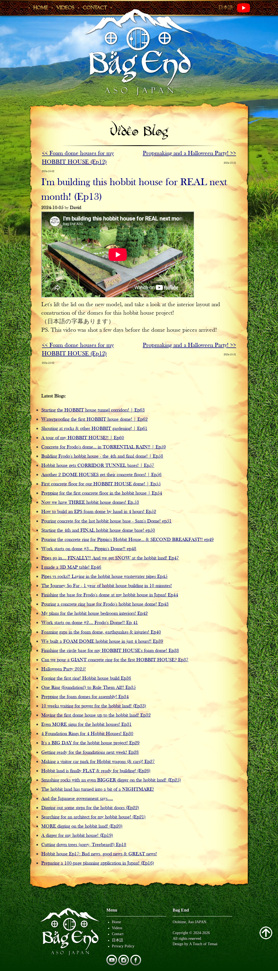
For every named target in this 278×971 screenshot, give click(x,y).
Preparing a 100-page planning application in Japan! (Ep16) (97, 863)
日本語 (225, 7)
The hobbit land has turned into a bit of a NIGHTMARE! (97, 789)
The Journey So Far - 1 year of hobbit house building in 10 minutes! (106, 586)
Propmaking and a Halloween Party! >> (189, 153)
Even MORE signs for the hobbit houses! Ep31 (86, 724)
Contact (118, 934)
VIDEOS (65, 7)
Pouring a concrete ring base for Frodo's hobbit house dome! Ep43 (105, 604)
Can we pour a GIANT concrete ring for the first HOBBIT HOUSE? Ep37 (114, 660)
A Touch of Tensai (203, 944)
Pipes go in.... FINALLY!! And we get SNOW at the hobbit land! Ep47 (110, 558)
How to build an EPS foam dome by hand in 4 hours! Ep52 (98, 512)
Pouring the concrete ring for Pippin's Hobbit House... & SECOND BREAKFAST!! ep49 (127, 539)
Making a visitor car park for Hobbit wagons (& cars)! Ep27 (98, 762)
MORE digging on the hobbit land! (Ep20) (81, 826)
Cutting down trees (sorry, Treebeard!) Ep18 (83, 845)
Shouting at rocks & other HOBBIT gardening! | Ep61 (94, 428)
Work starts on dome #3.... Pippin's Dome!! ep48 (88, 549)
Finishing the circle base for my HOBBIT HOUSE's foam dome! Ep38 (110, 651)
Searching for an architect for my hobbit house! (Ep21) (93, 817)
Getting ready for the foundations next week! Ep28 (90, 752)
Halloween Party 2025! (63, 669)
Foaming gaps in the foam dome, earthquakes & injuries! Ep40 (101, 632)
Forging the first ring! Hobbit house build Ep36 (86, 678)
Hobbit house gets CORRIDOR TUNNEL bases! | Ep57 (97, 465)
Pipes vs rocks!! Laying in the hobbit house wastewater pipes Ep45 (104, 576)
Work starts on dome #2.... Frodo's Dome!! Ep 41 (89, 623)
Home (116, 922)
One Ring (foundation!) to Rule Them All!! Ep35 (88, 687)
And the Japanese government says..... (77, 798)
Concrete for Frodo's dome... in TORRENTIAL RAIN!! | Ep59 (103, 447)
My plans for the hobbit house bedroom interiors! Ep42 (94, 613)
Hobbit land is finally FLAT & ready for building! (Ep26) (95, 771)
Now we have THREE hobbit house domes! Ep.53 (90, 502)
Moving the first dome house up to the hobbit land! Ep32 (96, 715)
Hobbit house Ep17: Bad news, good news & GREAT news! (99, 854)
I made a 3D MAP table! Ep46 (71, 567)
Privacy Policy (123, 946)
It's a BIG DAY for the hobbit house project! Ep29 (90, 743)
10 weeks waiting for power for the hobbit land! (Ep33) (93, 706)
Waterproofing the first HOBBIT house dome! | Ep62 (94, 419)
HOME (40, 7)
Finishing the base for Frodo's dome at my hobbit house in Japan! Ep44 (109, 595)
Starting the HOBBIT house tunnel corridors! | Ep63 (93, 410)
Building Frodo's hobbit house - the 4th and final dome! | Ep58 (102, 456)
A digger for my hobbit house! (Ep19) (77, 835)
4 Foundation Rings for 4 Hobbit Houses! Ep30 (87, 734)
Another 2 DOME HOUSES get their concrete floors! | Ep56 (101, 475)
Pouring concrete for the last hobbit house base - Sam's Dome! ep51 (106, 521)
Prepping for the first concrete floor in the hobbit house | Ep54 (101, 493)
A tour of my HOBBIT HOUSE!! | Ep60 (82, 438)
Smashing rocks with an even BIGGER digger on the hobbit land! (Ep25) (111, 780)
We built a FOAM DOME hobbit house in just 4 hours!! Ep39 (102, 641)
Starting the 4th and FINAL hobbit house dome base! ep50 (98, 530)
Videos (117, 928)
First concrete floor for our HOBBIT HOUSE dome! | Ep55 (101, 484)
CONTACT (95, 7)
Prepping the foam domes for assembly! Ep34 (85, 697)
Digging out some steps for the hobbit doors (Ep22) (90, 808)
